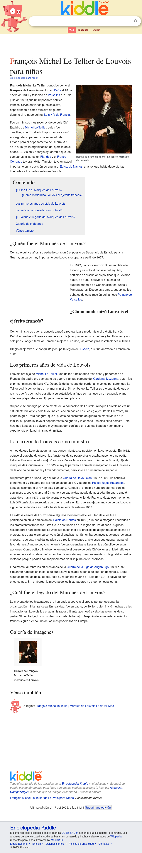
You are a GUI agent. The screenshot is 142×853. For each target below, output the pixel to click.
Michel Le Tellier (35, 127)
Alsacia (84, 349)
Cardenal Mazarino (105, 378)
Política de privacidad (81, 843)
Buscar (135, 21)
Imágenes (83, 29)
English (96, 29)
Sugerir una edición (98, 807)
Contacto (104, 843)
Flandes (45, 156)
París (57, 90)
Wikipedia (116, 836)
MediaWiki (57, 840)
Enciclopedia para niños (24, 77)
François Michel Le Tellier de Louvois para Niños (42, 798)
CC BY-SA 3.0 (70, 832)
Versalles (54, 95)
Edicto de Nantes (71, 166)
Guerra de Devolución (77, 478)
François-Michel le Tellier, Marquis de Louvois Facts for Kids (75, 705)
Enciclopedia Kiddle (75, 783)
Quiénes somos (55, 843)
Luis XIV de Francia (57, 114)
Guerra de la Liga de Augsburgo (88, 567)
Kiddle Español (19, 843)
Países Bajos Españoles (108, 482)
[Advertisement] (71, 44)
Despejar (128, 21)
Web (71, 29)
